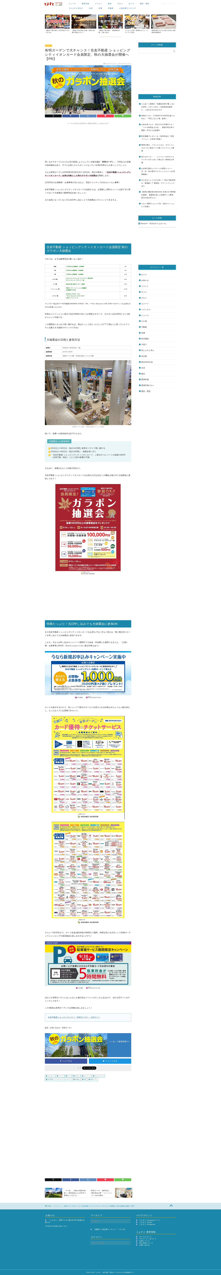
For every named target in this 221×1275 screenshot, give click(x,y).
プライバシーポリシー (148, 1239)
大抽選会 (77, 1079)
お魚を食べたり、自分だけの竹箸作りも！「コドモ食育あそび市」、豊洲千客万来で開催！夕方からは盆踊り (157, 127)
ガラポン (76, 1076)
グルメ (120, 4)
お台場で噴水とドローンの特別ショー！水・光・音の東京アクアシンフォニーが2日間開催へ (158, 171)
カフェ (144, 292)
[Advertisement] (88, 141)
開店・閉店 (144, 4)
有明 (84, 1079)
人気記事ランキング (127, 8)
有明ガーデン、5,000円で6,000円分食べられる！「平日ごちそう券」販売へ (158, 117)
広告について (144, 1241)
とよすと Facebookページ (149, 1220)
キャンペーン (86, 1076)
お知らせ (145, 280)
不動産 (110, 8)
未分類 (144, 356)
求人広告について (146, 1243)
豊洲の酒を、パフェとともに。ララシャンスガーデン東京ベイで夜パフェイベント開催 (157, 148)
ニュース (72, 4)
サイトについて (145, 1237)
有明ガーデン (93, 1079)
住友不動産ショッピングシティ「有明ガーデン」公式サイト (74, 1017)
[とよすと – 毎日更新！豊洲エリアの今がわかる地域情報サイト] (54, 6)
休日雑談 (145, 339)
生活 (91, 8)
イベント (98, 4)
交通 (100, 8)
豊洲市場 (85, 4)
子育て (144, 344)
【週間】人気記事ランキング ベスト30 (109, 1229)
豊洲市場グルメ (147, 385)
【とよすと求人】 (76, 8)
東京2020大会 (147, 362)
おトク (131, 4)
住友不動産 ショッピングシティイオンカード (59, 1079)
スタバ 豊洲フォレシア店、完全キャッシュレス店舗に (158, 205)
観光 (110, 4)
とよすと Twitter (145, 1222)
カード (69, 1076)
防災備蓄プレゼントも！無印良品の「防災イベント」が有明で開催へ (157, 137)
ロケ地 (144, 321)
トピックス (146, 309)
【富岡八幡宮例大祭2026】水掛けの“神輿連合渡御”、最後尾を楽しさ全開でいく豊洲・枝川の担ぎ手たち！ (158, 195)
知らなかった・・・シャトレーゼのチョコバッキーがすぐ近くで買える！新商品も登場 (157, 159)
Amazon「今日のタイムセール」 (154, 223)
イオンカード (50, 1076)
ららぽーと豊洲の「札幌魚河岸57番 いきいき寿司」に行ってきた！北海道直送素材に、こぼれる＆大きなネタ (158, 107)
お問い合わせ (144, 1245)
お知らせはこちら (60, 1226)
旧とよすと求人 (147, 350)
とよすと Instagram (147, 1224)
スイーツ (145, 304)
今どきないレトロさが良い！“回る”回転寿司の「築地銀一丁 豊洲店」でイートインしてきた (158, 183)
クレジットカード (99, 1076)
